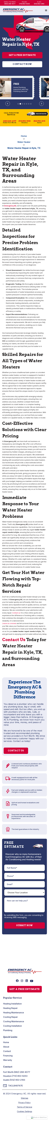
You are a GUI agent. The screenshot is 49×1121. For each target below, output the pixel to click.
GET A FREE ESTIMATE (24, 989)
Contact (7, 1051)
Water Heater (23, 142)
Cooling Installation (12, 1026)
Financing (8, 1055)
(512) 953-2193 (17, 1080)
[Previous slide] (7, 103)
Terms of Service (24, 1107)
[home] (17, 10)
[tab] (18, 104)
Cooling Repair (10, 1017)
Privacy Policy (24, 1102)
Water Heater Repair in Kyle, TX (24, 148)
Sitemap (24, 1098)
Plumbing (7, 1030)
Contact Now (22, 64)
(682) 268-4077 (22, 1072)
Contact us (16, 613)
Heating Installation (12, 1003)
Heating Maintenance (13, 1012)
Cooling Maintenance (13, 1021)
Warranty (7, 1060)
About (6, 1046)
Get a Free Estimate (22, 55)
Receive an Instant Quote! (24, 955)
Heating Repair (10, 1008)
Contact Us (13, 639)
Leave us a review (9, 623)
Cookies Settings (24, 1111)
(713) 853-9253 (19, 1076)
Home (24, 136)
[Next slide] (41, 103)
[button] (46, 10)
